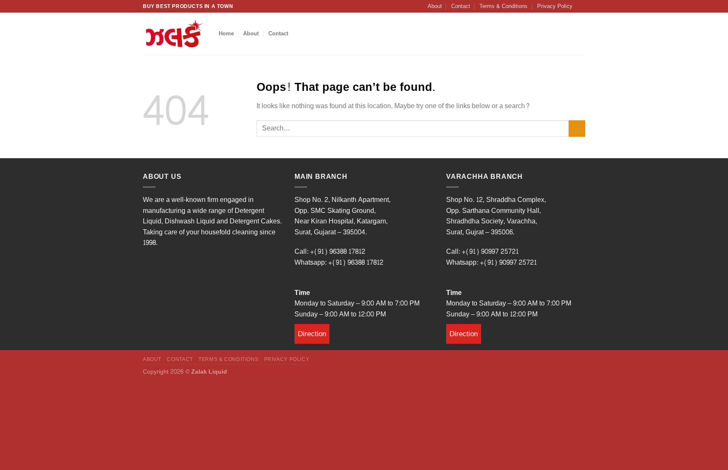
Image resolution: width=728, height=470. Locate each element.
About (435, 6)
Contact (460, 6)
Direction (312, 333)
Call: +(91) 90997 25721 (482, 251)
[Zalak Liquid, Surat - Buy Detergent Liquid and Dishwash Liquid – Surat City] (174, 33)
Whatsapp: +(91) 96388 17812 (338, 262)
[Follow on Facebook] (580, 5)
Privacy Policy (555, 6)
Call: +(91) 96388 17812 (329, 251)
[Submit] (577, 128)
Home (226, 34)
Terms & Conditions (503, 6)
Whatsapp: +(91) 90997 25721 (491, 262)
